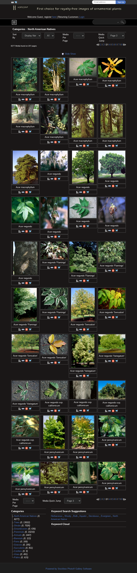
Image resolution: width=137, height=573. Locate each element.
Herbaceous (56, 516)
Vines (17, 554)
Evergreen (106, 516)
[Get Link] (23, 99)
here (54, 17)
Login (81, 17)
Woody (67, 516)
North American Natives (42, 29)
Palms (17, 557)
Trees (17, 522)
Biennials (18, 538)
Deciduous (94, 516)
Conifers (18, 551)
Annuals (18, 535)
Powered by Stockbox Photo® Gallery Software (69, 568)
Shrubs (17, 525)
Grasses (18, 544)
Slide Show (70, 54)
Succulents (19, 548)
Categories (19, 29)
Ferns (17, 541)
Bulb (75, 516)
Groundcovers (21, 528)
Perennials (19, 532)
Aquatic (83, 516)
